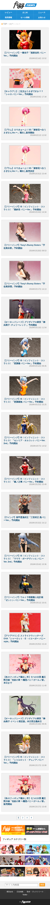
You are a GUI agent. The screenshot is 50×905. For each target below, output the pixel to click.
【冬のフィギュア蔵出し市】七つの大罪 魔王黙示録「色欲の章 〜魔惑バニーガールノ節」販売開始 (25, 801)
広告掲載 (20, 892)
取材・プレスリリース (35, 892)
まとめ (25, 12)
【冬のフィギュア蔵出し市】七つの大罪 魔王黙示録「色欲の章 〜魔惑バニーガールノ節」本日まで (25, 680)
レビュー (8, 12)
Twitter (24, 895)
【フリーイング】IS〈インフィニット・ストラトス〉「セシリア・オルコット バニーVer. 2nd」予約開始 (24, 440)
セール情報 (25, 17)
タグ (11, 24)
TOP (5, 24)
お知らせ (41, 17)
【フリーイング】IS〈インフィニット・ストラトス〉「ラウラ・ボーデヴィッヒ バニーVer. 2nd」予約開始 (24, 558)
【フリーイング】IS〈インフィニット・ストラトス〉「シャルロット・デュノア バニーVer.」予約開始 (24, 760)
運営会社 (10, 892)
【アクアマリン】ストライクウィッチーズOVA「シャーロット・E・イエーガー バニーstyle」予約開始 (24, 638)
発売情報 (8, 17)
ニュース (41, 12)
